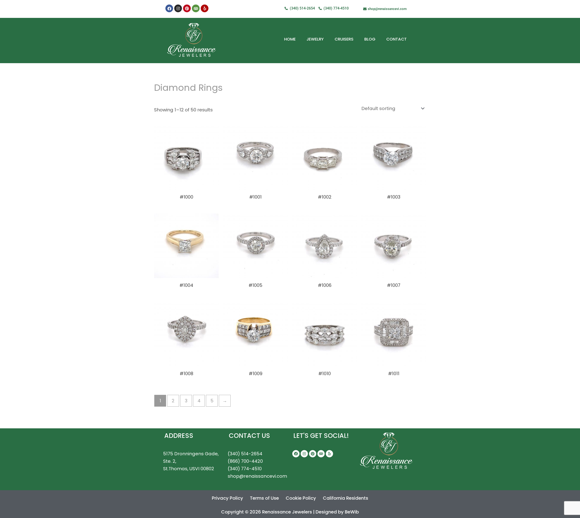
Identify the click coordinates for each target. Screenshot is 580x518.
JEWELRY (315, 39)
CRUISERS (344, 39)
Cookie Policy (301, 498)
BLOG (369, 39)
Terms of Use (264, 498)
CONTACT (396, 39)
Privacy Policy (227, 498)
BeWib (352, 512)
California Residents (345, 498)
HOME (290, 39)
